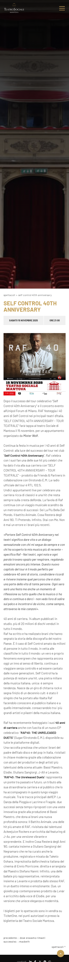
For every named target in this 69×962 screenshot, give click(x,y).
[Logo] (14, 8)
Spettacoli (9, 295)
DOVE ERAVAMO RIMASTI (32, 937)
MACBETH (24, 941)
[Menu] (62, 8)
